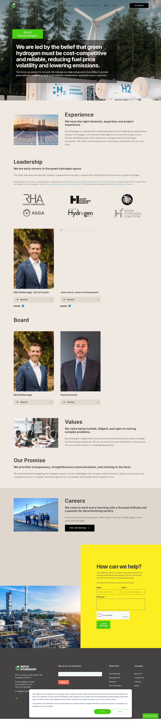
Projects (70, 5)
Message (101, 597)
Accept (102, 711)
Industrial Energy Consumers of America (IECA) (65, 184)
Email (123, 587)
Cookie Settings (150, 716)
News (114, 5)
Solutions (46, 5)
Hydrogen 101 (95, 5)
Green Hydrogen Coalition (123, 184)
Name (99, 587)
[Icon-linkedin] (17, 698)
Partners (82, 5)
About (106, 5)
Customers (58, 5)
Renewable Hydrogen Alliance (82, 182)
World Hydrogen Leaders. (108, 182)
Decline (120, 711)
